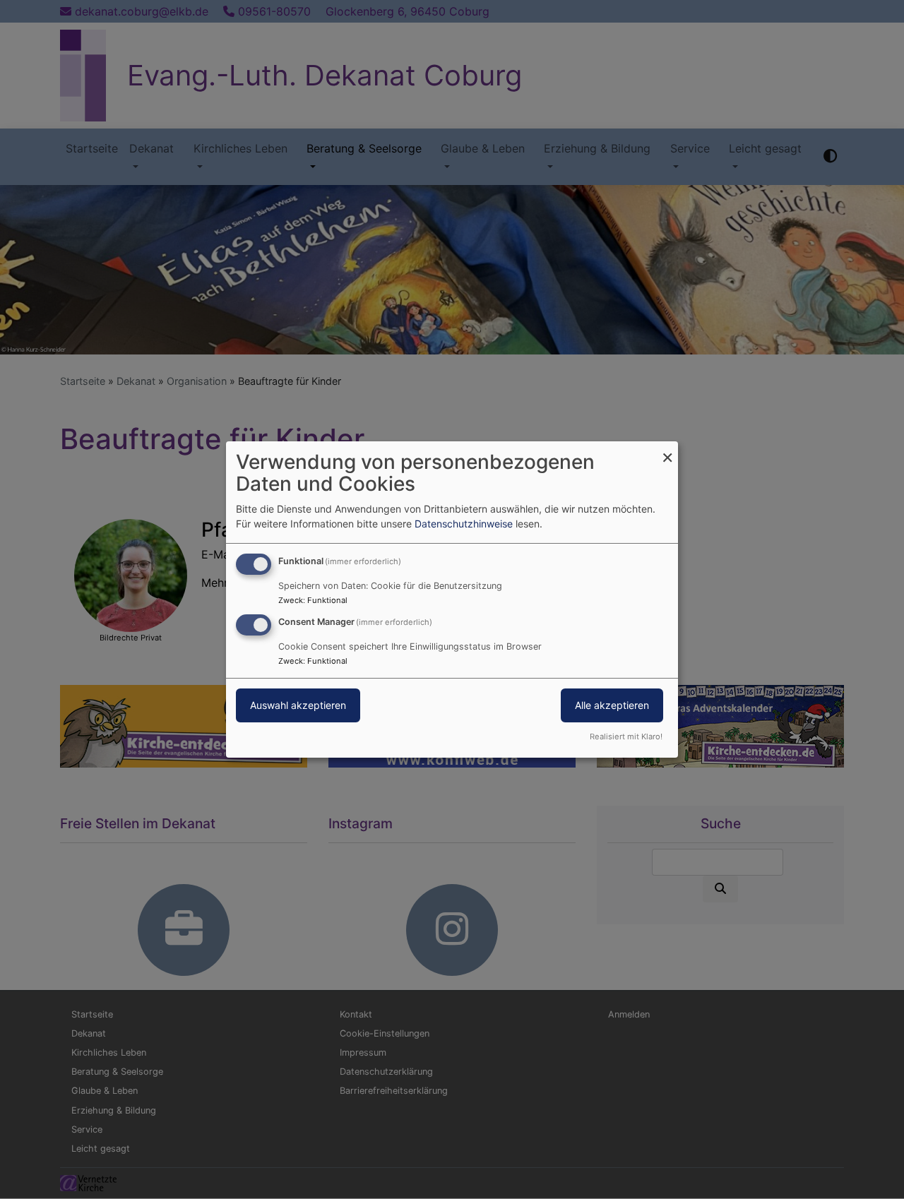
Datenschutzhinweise (464, 524)
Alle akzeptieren (612, 705)
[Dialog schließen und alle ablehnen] (667, 450)
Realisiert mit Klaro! (626, 736)
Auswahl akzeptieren (298, 705)
